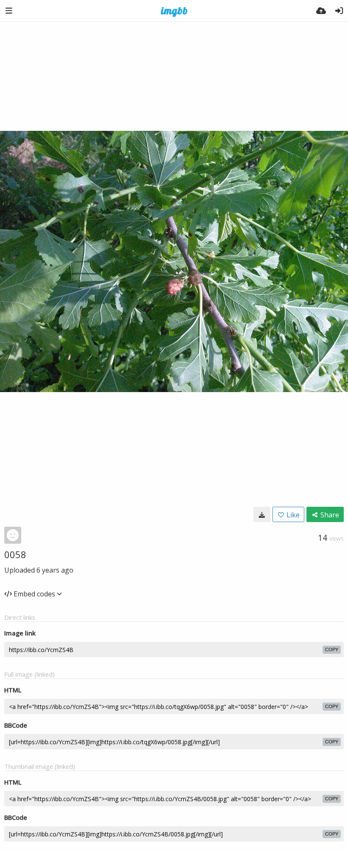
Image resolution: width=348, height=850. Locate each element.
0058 (15, 554)
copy (331, 649)
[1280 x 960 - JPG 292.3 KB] (261, 514)
